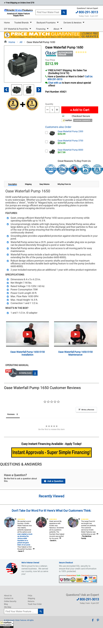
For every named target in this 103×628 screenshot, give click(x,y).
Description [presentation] (12, 184)
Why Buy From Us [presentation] (64, 184)
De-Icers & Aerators (73, 22)
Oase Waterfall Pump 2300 (70, 131)
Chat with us (54, 82)
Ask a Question (55, 481)
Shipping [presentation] (28, 184)
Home (7, 22)
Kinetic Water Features (18, 620)
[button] (6, 624)
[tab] (12, 184)
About (57, 29)
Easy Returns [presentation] (44, 184)
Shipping (31, 598)
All (21, 42)
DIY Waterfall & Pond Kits (16, 29)
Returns (31, 601)
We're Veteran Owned (30, 563)
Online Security (10, 601)
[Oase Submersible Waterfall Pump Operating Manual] (21, 376)
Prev (6, 89)
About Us (8, 595)
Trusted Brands (21, 22)
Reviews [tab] (11, 414)
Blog (6, 604)
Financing (41, 29)
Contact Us (8, 598)
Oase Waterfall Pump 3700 (70, 140)
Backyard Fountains (46, 22)
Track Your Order (35, 604)
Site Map (7, 607)
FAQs (30, 595)
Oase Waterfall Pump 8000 (70, 150)
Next (38, 89)
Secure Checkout (66, 563)
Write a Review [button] (87, 409)
